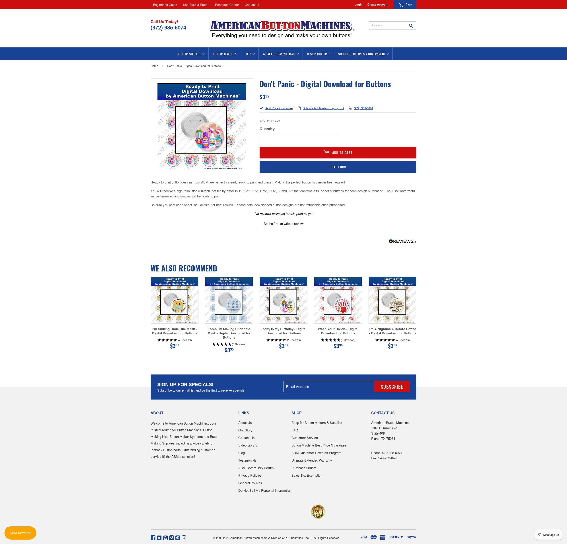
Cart (408, 4)
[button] (283, 223)
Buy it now (338, 166)
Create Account (377, 4)
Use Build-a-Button (196, 4)
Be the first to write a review (284, 223)
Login (359, 4)
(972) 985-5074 (363, 108)
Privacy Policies (250, 475)
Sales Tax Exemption (306, 475)
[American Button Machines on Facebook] (153, 537)
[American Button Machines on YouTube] (165, 537)
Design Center (317, 53)
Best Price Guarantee (279, 108)
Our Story (245, 430)
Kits (249, 53)
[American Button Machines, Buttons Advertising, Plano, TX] (273, 511)
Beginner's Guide (165, 4)
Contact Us (252, 4)
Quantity (267, 128)
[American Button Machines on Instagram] (184, 537)
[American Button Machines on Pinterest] (177, 537)
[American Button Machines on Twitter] (159, 537)
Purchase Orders (304, 467)
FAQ (294, 430)
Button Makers (224, 53)
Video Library (247, 445)
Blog (241, 452)
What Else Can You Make (279, 53)
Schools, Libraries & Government (362, 53)
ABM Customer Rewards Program (316, 452)
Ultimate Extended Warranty (311, 460)
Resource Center (227, 4)
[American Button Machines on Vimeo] (171, 537)
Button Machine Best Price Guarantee (318, 445)
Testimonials (247, 460)
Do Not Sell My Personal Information (264, 490)
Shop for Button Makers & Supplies (316, 422)
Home (154, 66)
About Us (245, 422)
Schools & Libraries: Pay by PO (323, 108)
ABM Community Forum (256, 467)
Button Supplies (190, 53)
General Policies (250, 482)
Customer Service (304, 437)
